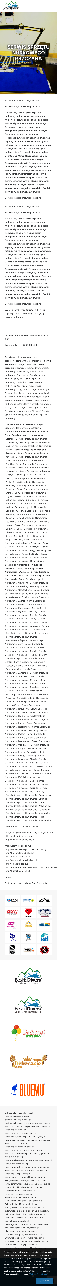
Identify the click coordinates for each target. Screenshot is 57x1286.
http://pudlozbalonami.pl (18, 856)
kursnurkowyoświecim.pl (16, 1140)
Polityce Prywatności (38, 1274)
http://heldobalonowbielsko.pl (20, 853)
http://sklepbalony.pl (39, 849)
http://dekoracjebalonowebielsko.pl (23, 867)
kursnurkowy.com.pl (41, 1123)
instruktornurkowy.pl (14, 1200)
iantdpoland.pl (44, 1184)
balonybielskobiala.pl (34, 1207)
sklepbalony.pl (44, 1211)
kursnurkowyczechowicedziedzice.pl (21, 1133)
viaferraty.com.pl (12, 1244)
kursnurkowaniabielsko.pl (16, 1167)
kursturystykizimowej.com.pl (18, 1248)
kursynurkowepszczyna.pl (17, 1177)
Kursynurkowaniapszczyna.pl (18, 1180)
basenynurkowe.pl (37, 1177)
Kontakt (8, 877)
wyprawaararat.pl (13, 1234)
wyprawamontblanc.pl (31, 1234)
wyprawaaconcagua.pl (29, 1231)
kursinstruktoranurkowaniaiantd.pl (20, 1197)
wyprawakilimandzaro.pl (34, 1238)
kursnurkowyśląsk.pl (14, 1150)
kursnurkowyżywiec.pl (38, 1153)
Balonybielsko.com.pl (14, 1207)
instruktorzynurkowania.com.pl (19, 1194)
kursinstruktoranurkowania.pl (31, 1187)
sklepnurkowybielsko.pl (37, 1170)
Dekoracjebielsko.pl (29, 1204)
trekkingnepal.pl (40, 1241)
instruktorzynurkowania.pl (16, 1184)
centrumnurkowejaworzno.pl (18, 1120)
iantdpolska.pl (11, 1187)
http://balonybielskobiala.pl (18, 832)
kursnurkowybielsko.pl (39, 1126)
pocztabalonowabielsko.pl (17, 1221)
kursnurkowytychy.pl (33, 1150)
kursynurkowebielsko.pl (15, 1170)
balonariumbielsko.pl (14, 1214)
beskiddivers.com (40, 1180)
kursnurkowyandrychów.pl (17, 1126)
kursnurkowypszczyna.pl (39, 1140)
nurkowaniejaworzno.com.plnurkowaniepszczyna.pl (28, 1160)
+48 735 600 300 (28, 345)
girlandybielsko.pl (31, 1227)
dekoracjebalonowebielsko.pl (18, 1224)
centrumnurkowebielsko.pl (17, 1116)
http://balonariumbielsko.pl (19, 836)
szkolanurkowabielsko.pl (39, 1167)
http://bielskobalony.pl (16, 849)
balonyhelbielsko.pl (13, 1211)
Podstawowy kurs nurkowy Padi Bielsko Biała (27, 883)
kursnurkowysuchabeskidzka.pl (19, 1147)
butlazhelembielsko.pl (41, 1224)
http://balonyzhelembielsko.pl (20, 839)
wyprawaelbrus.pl (13, 1241)
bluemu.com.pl (11, 1231)
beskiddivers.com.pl (33, 1200)
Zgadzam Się (44, 1281)
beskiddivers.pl (26, 1113)
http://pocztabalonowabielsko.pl (21, 860)
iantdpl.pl (33, 1184)
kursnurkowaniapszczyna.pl (17, 1173)
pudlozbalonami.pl (35, 1217)
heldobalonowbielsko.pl (15, 1217)
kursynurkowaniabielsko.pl (17, 1163)
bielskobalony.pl (30, 1211)
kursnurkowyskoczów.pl (16, 1143)
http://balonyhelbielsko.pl (44, 832)
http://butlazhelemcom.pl (18, 871)
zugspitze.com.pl (29, 1244)
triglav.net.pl (27, 1241)
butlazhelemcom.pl (13, 1227)
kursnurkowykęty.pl (36, 1136)
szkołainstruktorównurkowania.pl (20, 1190)
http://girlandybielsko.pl (17, 863)
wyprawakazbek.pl (13, 1238)
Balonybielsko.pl (12, 1204)
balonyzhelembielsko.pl (34, 1214)
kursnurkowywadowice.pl (16, 1153)
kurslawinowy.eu (38, 1248)
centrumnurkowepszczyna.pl (18, 1123)
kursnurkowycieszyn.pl (15, 1130)
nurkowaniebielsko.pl (14, 1157)
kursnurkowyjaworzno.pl (16, 1136)
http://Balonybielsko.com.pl (18, 846)
